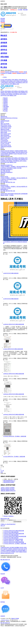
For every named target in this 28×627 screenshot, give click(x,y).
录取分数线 (5, 57)
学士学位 (25, 153)
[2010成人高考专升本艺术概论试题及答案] (7, 347)
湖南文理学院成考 (5, 135)
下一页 (2, 470)
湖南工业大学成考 (5, 123)
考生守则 (18, 152)
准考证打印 (4, 73)
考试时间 (16, 71)
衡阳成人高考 (24, 91)
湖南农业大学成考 (5, 129)
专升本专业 (14, 118)
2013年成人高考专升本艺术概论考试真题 (13, 539)
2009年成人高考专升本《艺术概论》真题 (13, 540)
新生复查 (20, 153)
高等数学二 (13, 166)
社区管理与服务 (21, 550)
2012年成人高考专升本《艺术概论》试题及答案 (14, 436)
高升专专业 (3, 118)
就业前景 (3, 155)
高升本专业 (9, 118)
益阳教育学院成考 (5, 120)
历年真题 (4, 60)
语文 (2, 170)
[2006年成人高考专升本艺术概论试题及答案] (7, 392)
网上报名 (4, 67)
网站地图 (25, 9)
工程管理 (3, 550)
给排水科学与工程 (9, 553)
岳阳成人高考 (12, 81)
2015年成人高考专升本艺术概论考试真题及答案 (14, 536)
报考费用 (12, 71)
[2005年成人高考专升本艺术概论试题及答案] (7, 413)
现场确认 (10, 73)
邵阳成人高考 (5, 81)
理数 (4, 170)
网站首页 (4, 35)
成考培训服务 (10, 193)
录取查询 (19, 73)
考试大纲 (7, 155)
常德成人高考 (19, 81)
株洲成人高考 (11, 79)
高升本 (5, 125)
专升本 (9, 125)
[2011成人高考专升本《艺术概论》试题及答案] (7, 455)
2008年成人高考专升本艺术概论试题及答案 (13, 373)
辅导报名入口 (13, 9)
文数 (6, 170)
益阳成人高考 (7, 82)
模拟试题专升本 (4, 185)
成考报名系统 (4, 193)
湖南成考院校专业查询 (8, 482)
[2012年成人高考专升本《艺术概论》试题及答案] (7, 435)
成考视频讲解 (24, 193)
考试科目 (21, 71)
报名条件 (7, 71)
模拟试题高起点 (4, 189)
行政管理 (5, 549)
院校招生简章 (17, 193)
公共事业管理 (8, 550)
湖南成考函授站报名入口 (9, 480)
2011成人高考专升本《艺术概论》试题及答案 (14, 456)
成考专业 (4, 50)
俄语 (20, 168)
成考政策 (4, 42)
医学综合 (4, 168)
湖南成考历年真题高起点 (7, 169)
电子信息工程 (7, 551)
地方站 (5, 77)
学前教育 (13, 551)
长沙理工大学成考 (5, 143)
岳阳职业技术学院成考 (6, 146)
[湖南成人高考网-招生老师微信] (6, 27)
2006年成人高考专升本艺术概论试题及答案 (13, 394)
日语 (18, 168)
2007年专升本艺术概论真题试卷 (10, 535)
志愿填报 (16, 150)
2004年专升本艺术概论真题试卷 (10, 273)
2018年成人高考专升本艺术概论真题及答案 (13, 324)
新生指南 (3, 18)
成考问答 (4, 64)
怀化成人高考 (8, 84)
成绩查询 (14, 73)
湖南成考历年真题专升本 (7, 165)
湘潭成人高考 (18, 79)
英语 (18, 166)
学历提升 (3, 19)
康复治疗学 (14, 550)
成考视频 (3, 22)
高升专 (2, 122)
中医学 (17, 551)
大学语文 (3, 166)
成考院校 (4, 46)
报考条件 (12, 150)
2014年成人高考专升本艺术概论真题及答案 (13, 530)
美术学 (21, 547)
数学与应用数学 (16, 547)
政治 (20, 166)
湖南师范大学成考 (5, 138)
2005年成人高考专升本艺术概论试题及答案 (13, 414)
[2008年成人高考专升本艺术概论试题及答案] (7, 372)
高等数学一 (8, 166)
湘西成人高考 (15, 84)
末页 (2, 472)
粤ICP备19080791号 (5, 559)
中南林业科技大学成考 (6, 126)
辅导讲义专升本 (4, 176)
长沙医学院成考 (4, 140)
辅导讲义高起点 (4, 180)
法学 (11, 547)
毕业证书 (23, 73)
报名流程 (3, 21)
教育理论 (23, 166)
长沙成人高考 (4, 79)
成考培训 (4, 53)
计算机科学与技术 (5, 547)
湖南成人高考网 (4, 195)
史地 (4, 173)
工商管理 (10, 549)
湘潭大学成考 (4, 132)
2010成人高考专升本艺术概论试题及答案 (13, 349)
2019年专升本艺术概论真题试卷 (10, 298)
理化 (2, 173)
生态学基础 (9, 168)
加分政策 (9, 152)
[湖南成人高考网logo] (14, 16)
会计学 (25, 549)
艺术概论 (14, 168)
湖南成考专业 (4, 116)
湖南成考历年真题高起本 (7, 172)
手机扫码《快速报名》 (8, 516)
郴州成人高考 (21, 82)
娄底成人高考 (14, 82)
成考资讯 (4, 39)
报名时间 (3, 71)
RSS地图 (20, 9)
